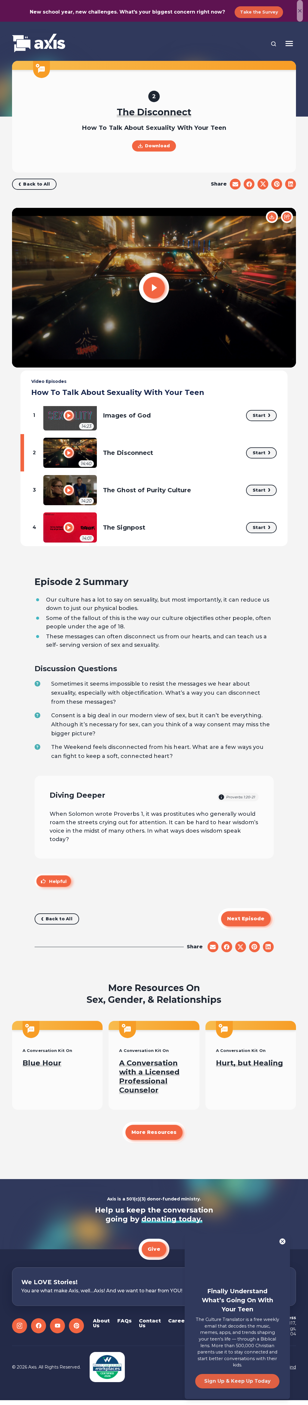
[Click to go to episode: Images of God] (68, 415)
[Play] (154, 288)
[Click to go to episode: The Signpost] (68, 527)
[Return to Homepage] (38, 43)
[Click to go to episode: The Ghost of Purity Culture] (68, 490)
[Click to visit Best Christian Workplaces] (107, 1367)
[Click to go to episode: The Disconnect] (68, 453)
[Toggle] (289, 43)
